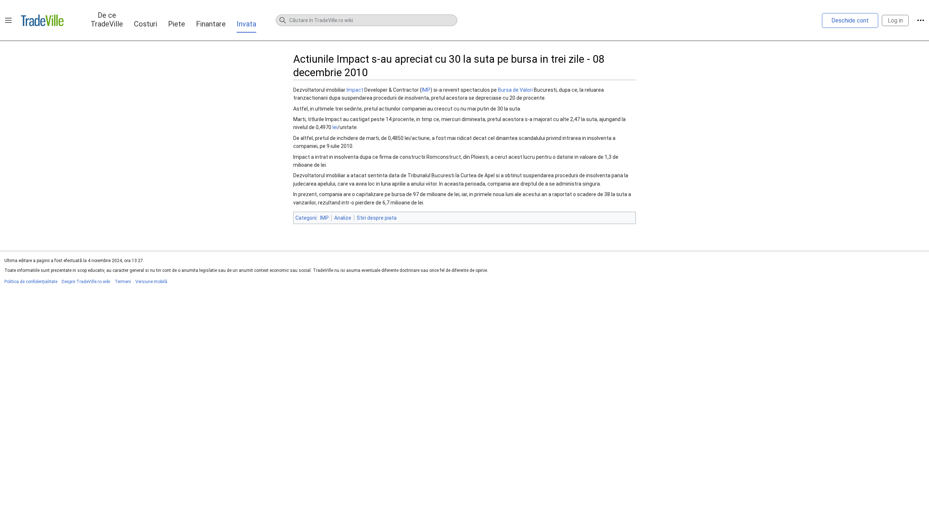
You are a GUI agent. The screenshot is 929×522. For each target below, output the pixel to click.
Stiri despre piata (377, 218)
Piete (176, 24)
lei (334, 127)
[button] (8, 20)
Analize (342, 218)
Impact (355, 90)
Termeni (123, 281)
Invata (246, 24)
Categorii (305, 218)
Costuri (145, 24)
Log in (895, 20)
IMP (426, 90)
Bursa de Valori (515, 90)
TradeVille (42, 20)
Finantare (211, 24)
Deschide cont (850, 20)
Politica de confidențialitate (30, 281)
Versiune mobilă (151, 281)
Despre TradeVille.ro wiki (86, 281)
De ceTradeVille (107, 19)
